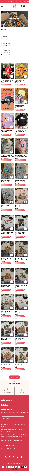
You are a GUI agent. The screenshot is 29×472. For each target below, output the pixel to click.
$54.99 (19, 83)
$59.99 (19, 209)
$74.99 (5, 83)
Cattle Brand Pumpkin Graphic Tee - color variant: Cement (16, 344)
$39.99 (5, 315)
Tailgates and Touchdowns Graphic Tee (21, 312)
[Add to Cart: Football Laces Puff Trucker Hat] (25, 76)
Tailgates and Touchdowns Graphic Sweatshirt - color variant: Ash (2, 238)
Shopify (21, 463)
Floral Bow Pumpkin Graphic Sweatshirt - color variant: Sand (2, 291)
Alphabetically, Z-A (7, 45)
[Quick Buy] (11, 76)
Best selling (5, 41)
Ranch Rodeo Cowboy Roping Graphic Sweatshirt (21, 259)
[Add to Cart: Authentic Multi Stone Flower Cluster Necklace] (25, 177)
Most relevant (6, 38)
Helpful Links (6, 400)
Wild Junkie (11, 463)
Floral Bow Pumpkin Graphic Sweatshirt (5, 286)
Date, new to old (6, 54)
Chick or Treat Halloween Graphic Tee (7, 312)
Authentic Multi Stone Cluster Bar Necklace (6, 181)
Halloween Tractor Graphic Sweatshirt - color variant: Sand (16, 291)
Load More (14, 377)
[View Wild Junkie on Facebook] (14, 457)
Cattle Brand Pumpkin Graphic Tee (20, 339)
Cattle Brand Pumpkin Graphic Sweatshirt (6, 259)
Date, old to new (6, 52)
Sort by (3, 34)
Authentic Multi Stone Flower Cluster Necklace (20, 181)
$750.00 (20, 159)
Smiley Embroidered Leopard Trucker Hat (20, 106)
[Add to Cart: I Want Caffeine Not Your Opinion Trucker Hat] (25, 126)
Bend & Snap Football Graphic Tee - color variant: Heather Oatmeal (2, 344)
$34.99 (5, 134)
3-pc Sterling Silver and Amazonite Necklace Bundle (7, 156)
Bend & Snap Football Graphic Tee (6, 339)
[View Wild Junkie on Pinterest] (21, 457)
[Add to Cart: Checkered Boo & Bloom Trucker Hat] (11, 126)
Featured (5, 36)
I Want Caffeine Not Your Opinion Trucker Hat (20, 131)
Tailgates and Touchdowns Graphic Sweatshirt (7, 233)
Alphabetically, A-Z (7, 43)
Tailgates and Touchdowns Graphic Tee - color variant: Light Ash (16, 318)
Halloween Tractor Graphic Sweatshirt (21, 286)
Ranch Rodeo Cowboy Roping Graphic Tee (20, 365)
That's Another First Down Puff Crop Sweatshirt (7, 81)
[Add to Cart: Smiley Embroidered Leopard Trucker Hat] (25, 101)
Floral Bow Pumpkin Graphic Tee (5, 365)
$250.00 (6, 184)
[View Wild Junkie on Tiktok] (10, 457)
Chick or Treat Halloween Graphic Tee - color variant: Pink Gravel (2, 318)
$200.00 (6, 209)
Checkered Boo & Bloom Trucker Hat (6, 131)
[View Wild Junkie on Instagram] (6, 457)
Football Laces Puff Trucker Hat (19, 81)
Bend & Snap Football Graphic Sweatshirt (20, 233)
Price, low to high (7, 47)
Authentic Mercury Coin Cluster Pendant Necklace (21, 156)
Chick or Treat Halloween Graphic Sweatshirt (20, 206)
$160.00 (20, 184)
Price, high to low (7, 50)
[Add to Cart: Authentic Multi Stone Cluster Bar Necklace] (11, 177)
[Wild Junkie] (14, 6)
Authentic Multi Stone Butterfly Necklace (6, 206)
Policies (4, 405)
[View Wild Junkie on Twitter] (17, 457)
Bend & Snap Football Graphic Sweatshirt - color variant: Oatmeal (16, 238)
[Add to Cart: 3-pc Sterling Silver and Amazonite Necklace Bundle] (11, 152)
